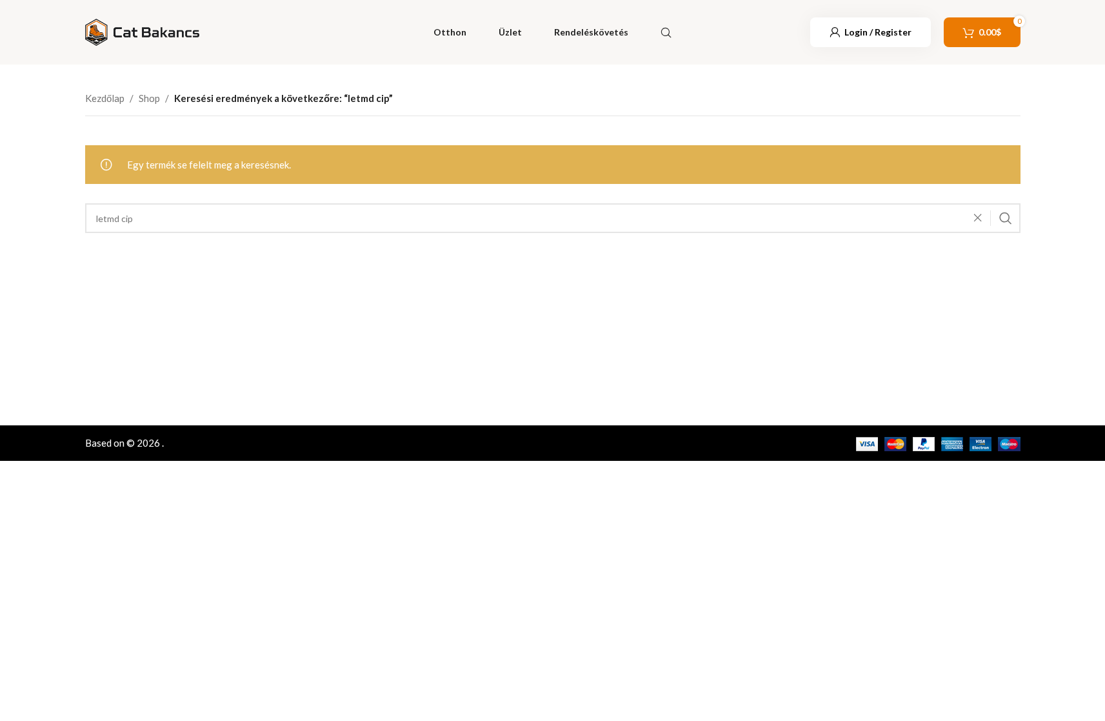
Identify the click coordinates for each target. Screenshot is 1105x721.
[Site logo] (142, 31)
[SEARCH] (1005, 218)
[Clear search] (981, 218)
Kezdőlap (104, 98)
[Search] (666, 32)
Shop (149, 98)
